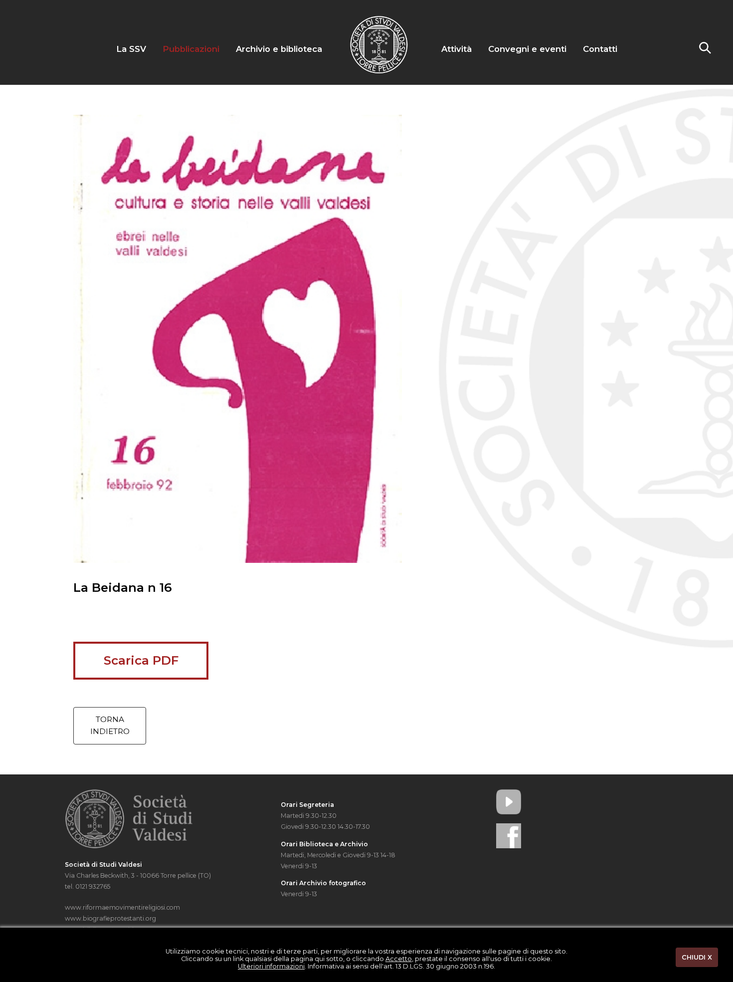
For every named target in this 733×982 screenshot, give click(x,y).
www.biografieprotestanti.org (110, 918)
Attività (456, 49)
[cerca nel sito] (705, 51)
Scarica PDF (141, 660)
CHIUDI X (697, 957)
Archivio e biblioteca (279, 49)
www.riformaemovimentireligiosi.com (122, 907)
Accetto (398, 959)
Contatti (600, 49)
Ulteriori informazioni (271, 966)
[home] (379, 71)
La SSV (131, 49)
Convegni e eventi (527, 49)
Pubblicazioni (191, 49)
